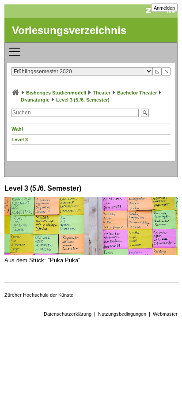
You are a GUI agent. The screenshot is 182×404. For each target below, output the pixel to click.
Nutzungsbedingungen (122, 314)
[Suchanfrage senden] (145, 113)
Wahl (17, 129)
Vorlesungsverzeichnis (69, 30)
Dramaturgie (35, 99)
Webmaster (165, 314)
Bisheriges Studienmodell (56, 92)
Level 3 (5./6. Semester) (83, 99)
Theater (101, 92)
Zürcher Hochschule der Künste (38, 295)
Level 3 (19, 139)
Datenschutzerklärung (67, 314)
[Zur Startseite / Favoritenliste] (15, 92)
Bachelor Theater (137, 92)
